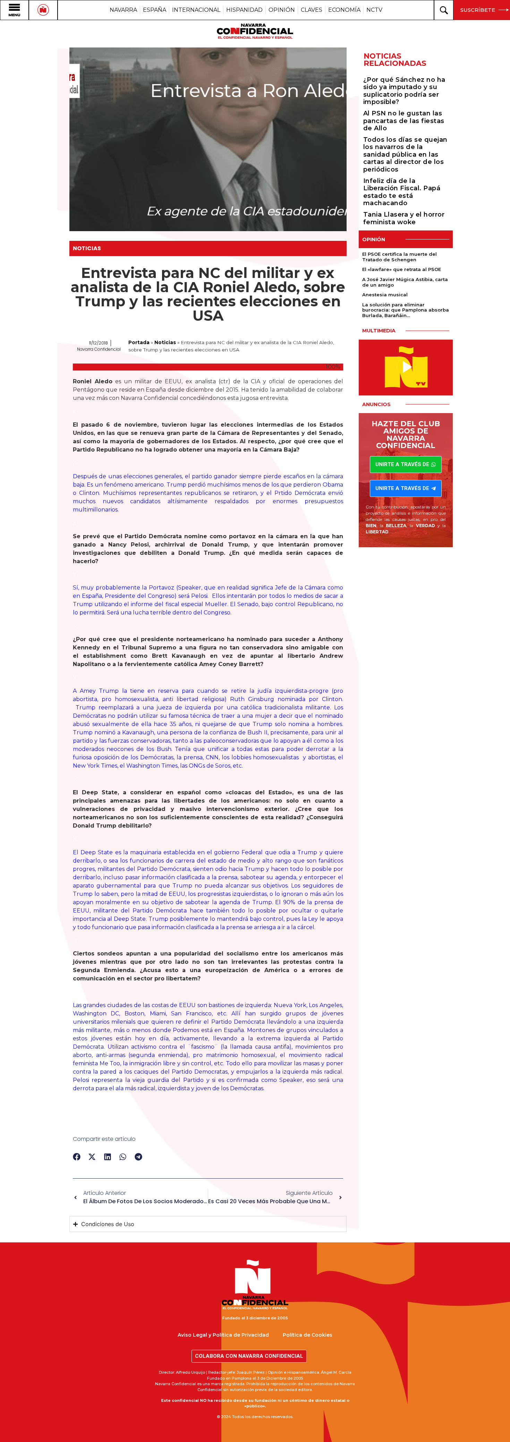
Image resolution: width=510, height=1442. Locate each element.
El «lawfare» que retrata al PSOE (401, 269)
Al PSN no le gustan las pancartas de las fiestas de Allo (403, 121)
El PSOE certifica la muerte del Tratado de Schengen (399, 256)
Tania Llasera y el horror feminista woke (404, 218)
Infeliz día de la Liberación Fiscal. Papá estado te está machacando (402, 192)
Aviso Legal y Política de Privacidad (223, 1335)
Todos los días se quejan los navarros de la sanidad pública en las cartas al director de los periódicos (405, 154)
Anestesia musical (385, 294)
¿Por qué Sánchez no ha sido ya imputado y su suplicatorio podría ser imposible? (404, 91)
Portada (139, 342)
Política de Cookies (307, 1335)
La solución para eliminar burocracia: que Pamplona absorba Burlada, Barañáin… (405, 310)
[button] (77, 1157)
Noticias (87, 248)
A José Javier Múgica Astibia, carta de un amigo (405, 282)
